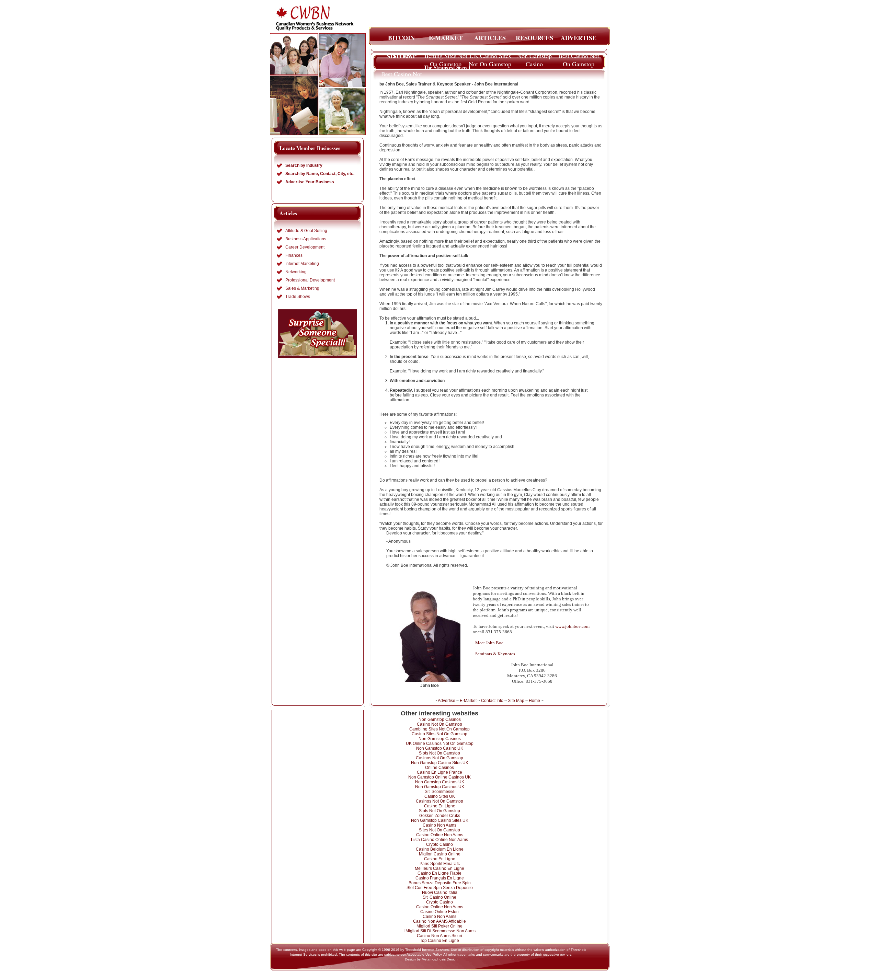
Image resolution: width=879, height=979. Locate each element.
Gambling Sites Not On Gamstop (439, 729)
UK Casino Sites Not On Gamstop (490, 57)
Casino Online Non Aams (439, 834)
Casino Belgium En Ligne (440, 849)
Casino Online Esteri (439, 911)
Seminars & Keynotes (495, 653)
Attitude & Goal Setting (306, 230)
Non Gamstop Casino (534, 57)
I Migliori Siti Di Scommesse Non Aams (439, 931)
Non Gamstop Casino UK (439, 748)
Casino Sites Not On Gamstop (439, 734)
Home (534, 700)
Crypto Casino (439, 844)
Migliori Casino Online (439, 854)
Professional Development (310, 280)
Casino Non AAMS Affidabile (439, 921)
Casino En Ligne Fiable (439, 873)
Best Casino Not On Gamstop (578, 57)
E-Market (468, 700)
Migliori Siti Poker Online (439, 926)
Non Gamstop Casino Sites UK (439, 762)
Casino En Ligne (439, 806)
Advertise (446, 700)
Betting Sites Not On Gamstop (445, 57)
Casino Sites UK (439, 796)
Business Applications (305, 239)
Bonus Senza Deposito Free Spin (440, 882)
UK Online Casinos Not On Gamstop (439, 743)
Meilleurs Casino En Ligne (439, 868)
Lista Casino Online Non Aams (439, 839)
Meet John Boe (489, 642)
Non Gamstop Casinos (440, 719)
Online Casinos (439, 767)
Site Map (516, 700)
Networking (296, 271)
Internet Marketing (302, 263)
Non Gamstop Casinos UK (439, 782)
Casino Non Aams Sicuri (439, 935)
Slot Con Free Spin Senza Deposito (440, 887)
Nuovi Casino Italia (439, 892)
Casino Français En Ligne (439, 878)
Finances (293, 255)
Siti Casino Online (439, 897)
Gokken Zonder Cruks (439, 815)
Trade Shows (297, 296)
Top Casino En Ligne (439, 940)
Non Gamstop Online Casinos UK (439, 777)
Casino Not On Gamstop (439, 724)
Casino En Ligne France (439, 772)
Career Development (304, 247)
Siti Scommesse (440, 791)
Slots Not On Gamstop (439, 753)
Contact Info (492, 700)
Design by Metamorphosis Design (431, 959)
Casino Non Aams (439, 825)
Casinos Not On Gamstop (439, 758)
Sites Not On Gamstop (439, 830)
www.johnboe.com (572, 626)
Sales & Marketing (302, 288)
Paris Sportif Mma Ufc (440, 863)
